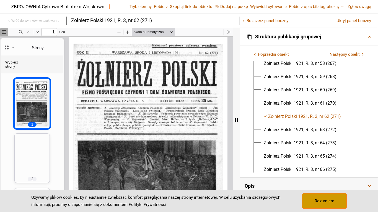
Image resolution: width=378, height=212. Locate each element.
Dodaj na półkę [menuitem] (234, 6)
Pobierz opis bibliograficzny (314, 6)
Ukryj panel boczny (353, 20)
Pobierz (161, 6)
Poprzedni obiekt (273, 54)
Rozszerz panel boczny (267, 20)
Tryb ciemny (141, 6)
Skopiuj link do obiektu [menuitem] (191, 6)
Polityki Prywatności (147, 204)
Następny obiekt (345, 54)
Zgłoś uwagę (359, 6)
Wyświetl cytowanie (268, 6)
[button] (309, 37)
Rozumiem (324, 200)
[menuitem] (300, 63)
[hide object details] (236, 120)
